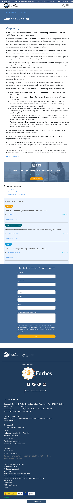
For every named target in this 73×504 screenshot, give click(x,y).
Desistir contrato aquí (11, 416)
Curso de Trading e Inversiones (18, 1)
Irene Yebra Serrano (14, 252)
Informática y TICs (10, 438)
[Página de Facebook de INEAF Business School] (28, 384)
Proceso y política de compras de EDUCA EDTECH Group (24, 478)
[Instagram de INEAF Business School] (34, 384)
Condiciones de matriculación (14, 464)
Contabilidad (8, 425)
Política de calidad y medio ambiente (17, 474)
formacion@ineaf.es (10, 453)
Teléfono (20, 297)
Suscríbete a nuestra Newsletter (36, 391)
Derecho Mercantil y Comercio (14, 444)
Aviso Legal (8, 471)
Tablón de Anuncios (11, 485)
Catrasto (11, 190)
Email (19, 304)
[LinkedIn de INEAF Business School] (39, 384)
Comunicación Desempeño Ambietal (17, 476)
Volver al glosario (14, 156)
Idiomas (6, 430)
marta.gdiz (11, 214)
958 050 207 (8, 450)
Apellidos (20, 281)
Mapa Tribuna (8, 483)
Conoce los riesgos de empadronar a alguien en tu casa (27, 249)
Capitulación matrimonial (16, 194)
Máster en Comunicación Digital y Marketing (40, 1)
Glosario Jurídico (14, 12)
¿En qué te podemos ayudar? (27, 312)
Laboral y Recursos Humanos (14, 428)
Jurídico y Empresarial (11, 436)
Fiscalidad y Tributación (12, 441)
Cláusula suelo (13, 192)
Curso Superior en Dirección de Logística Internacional (36, 170)
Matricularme (36, 179)
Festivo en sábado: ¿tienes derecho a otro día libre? (26, 211)
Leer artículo (10, 220)
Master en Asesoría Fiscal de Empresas (17, 411)
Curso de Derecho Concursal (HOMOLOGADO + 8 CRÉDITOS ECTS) (28, 409)
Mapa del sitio (8, 480)
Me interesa (37, 501)
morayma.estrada (13, 233)
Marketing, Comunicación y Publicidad (17, 433)
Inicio (5, 12)
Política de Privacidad (11, 469)
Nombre (20, 273)
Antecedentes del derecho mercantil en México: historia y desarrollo (33, 230)
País (18, 289)
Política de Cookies (10, 467)
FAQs (6, 487)
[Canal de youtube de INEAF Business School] (44, 384)
